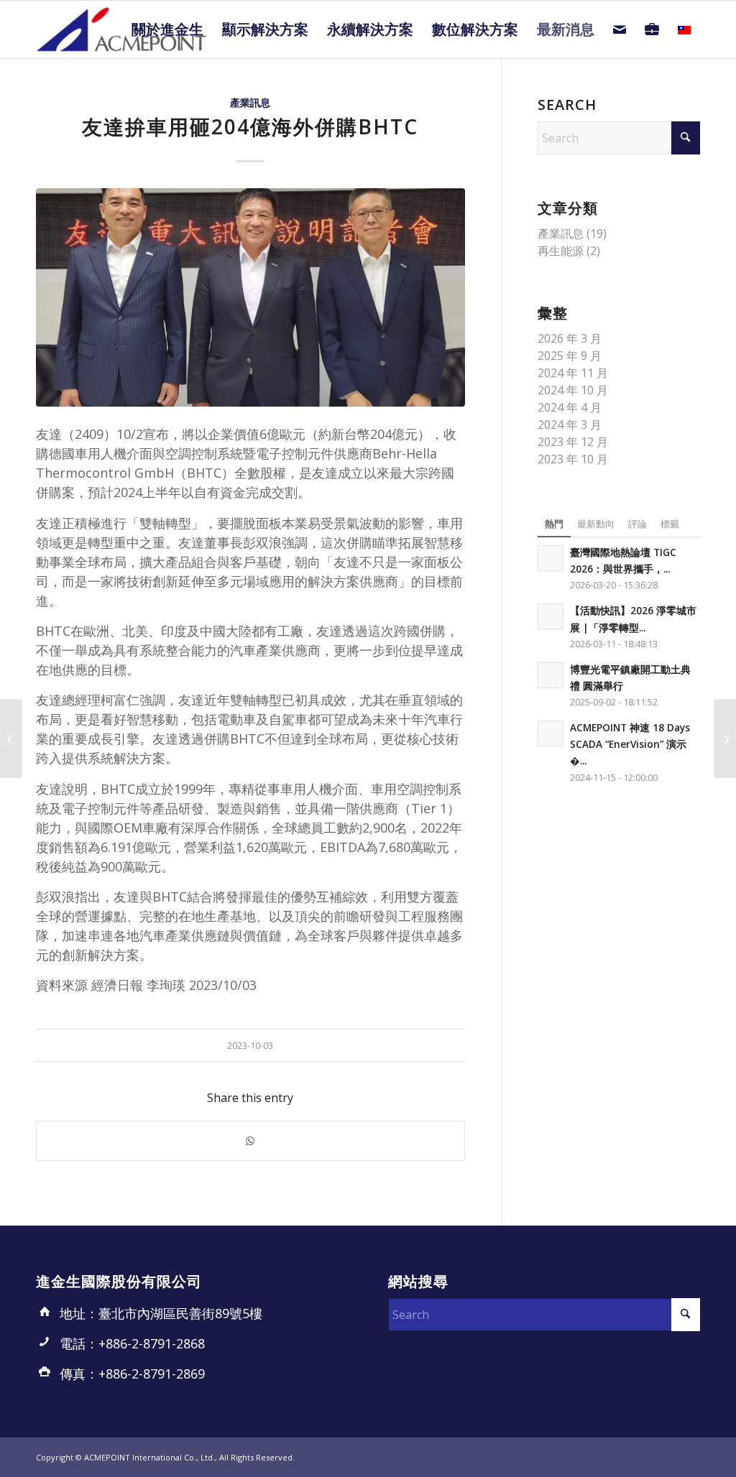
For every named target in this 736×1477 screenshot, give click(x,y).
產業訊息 (250, 102)
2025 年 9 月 (570, 356)
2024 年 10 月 (573, 390)
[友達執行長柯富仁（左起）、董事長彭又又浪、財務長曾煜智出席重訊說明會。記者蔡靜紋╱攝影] (250, 297)
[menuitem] (167, 29)
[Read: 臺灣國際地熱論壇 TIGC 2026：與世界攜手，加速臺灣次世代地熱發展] (551, 558)
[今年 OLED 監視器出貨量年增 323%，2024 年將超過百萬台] (725, 738)
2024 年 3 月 (570, 424)
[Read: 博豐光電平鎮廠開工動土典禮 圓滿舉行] (551, 675)
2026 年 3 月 (570, 338)
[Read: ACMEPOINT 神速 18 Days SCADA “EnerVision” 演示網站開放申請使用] (551, 733)
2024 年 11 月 (573, 373)
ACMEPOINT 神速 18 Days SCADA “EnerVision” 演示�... (630, 744)
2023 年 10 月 (573, 459)
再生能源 (561, 251)
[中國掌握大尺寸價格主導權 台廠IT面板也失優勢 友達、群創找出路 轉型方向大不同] (11, 738)
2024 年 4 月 (570, 407)
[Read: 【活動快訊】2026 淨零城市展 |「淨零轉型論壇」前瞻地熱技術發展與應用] (551, 616)
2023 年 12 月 (573, 442)
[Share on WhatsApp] (250, 1140)
